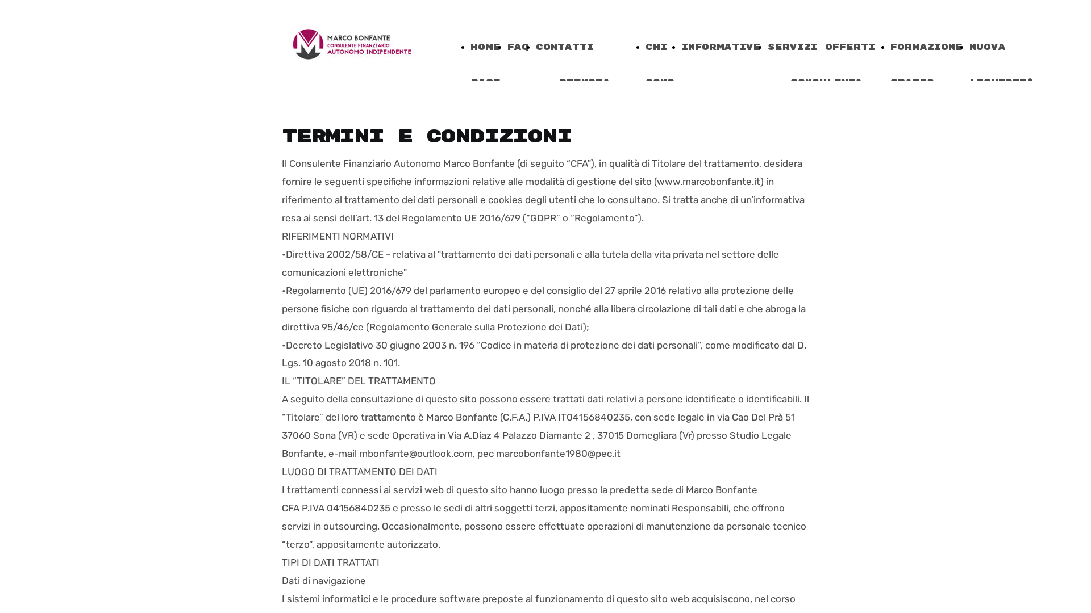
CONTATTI (565, 47)
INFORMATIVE (721, 47)
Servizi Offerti (821, 47)
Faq (518, 47)
